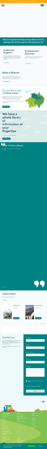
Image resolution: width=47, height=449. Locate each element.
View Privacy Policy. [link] (7, 447)
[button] (45, 5)
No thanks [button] (40, 446)
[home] (12, 5)
